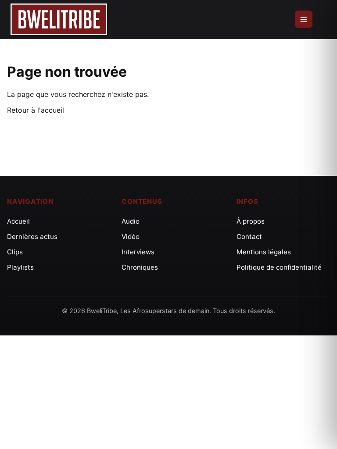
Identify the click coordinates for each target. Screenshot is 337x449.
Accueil (18, 221)
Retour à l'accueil (35, 110)
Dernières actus (32, 236)
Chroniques (140, 267)
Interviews (138, 252)
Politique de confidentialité (279, 267)
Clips (15, 252)
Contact (249, 236)
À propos (251, 221)
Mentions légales (264, 252)
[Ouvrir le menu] (303, 19)
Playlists (20, 267)
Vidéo (131, 236)
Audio (131, 221)
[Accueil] (59, 20)
